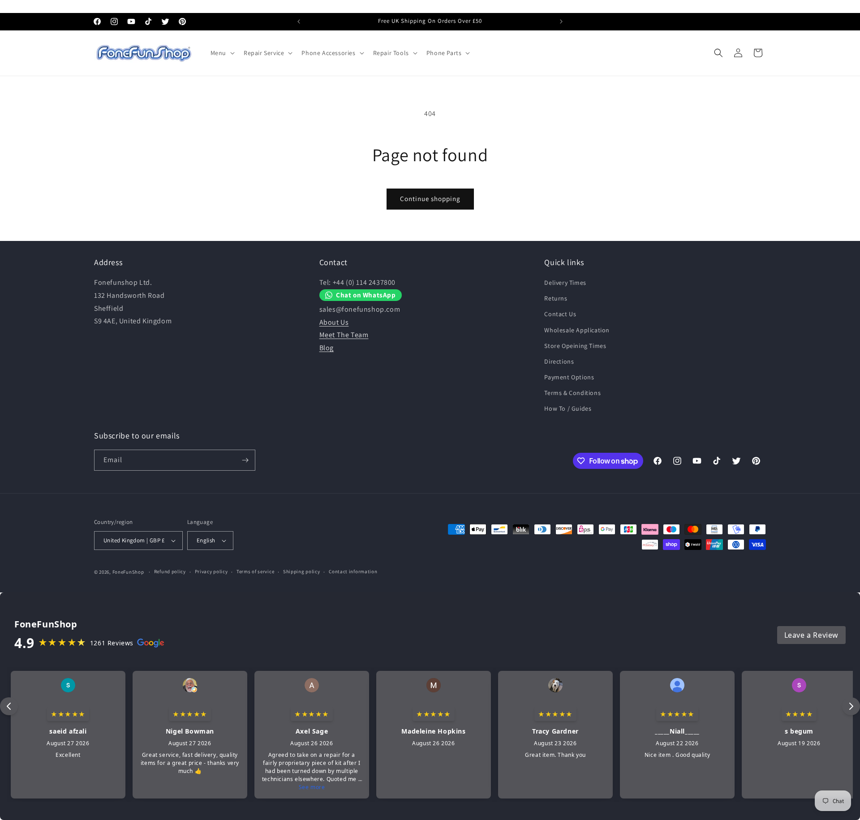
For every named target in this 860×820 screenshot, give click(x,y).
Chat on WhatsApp (366, 295)
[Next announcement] (561, 21)
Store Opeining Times (575, 346)
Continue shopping (430, 198)
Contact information (353, 571)
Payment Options (569, 377)
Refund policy (170, 571)
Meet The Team (344, 335)
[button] (221, 52)
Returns (555, 298)
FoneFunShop (128, 572)
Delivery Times (565, 283)
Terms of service (255, 571)
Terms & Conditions (572, 393)
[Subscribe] (245, 460)
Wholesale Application (577, 330)
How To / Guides (567, 409)
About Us (334, 322)
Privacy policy (211, 571)
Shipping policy (301, 571)
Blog (326, 347)
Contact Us (560, 314)
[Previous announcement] (299, 21)
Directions (559, 361)
